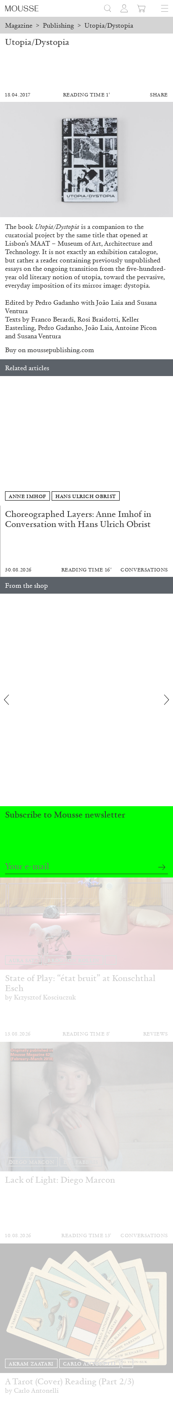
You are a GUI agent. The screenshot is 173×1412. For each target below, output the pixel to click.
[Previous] (6, 440)
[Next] (166, 440)
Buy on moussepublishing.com (49, 350)
